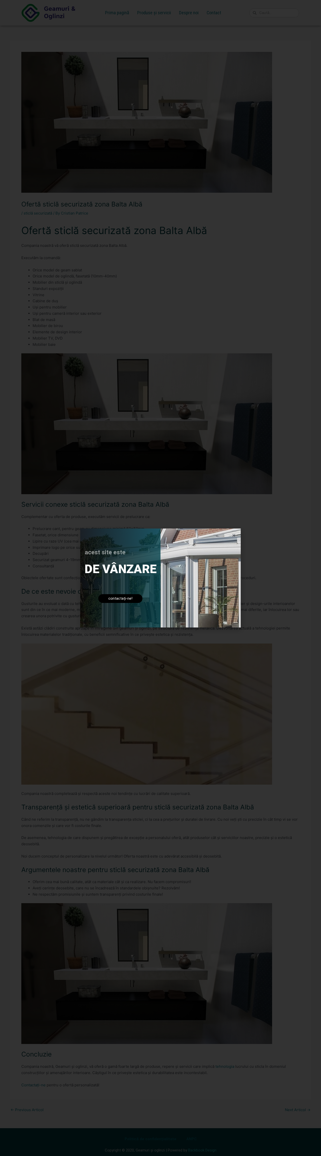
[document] (160, 578)
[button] (234, 535)
